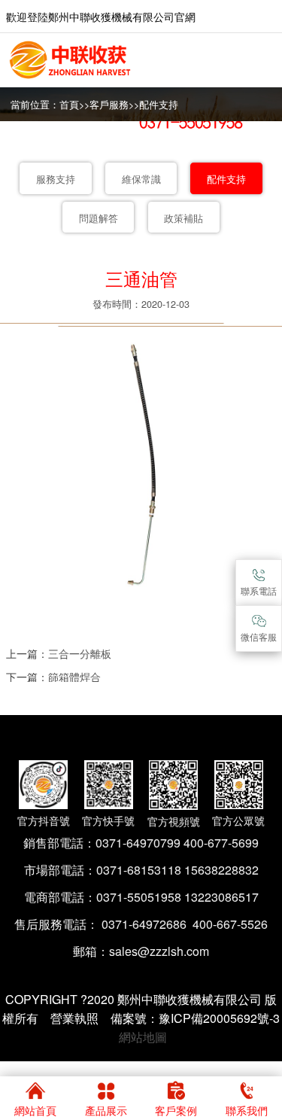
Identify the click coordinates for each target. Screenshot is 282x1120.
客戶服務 (109, 104)
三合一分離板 (79, 653)
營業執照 (74, 1018)
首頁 (69, 104)
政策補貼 (183, 218)
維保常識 (141, 179)
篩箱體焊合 (74, 676)
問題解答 (98, 218)
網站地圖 (143, 1036)
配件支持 (158, 104)
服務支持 (55, 179)
